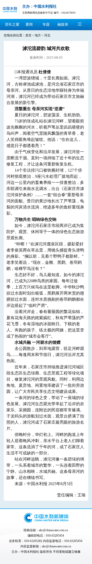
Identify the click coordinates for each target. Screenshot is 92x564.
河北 (47, 35)
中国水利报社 (30, 551)
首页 (28, 35)
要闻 (29, 24)
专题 (46, 24)
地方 (38, 35)
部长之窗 (12, 24)
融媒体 (62, 24)
